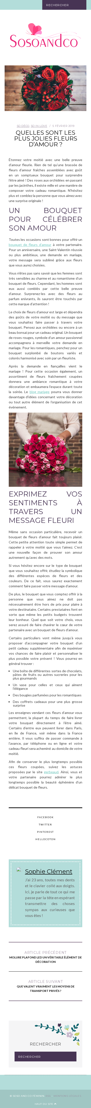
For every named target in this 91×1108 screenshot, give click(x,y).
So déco (23, 126)
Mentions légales (67, 1096)
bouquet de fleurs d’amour (30, 245)
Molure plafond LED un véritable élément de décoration (45, 957)
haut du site (44, 1104)
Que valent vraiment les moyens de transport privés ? (45, 986)
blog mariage (40, 392)
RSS (48, 1096)
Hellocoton (45, 839)
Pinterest (45, 831)
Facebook (45, 817)
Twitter (45, 824)
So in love (39, 126)
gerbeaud (51, 772)
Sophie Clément (48, 871)
